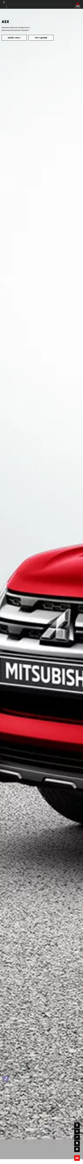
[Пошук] (6, 6)
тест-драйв (41, 38)
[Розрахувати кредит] (77, 1125)
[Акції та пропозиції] (77, 1149)
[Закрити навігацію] (77, 1158)
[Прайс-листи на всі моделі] (77, 1143)
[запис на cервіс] (77, 1137)
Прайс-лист (14, 38)
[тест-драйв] (77, 1131)
